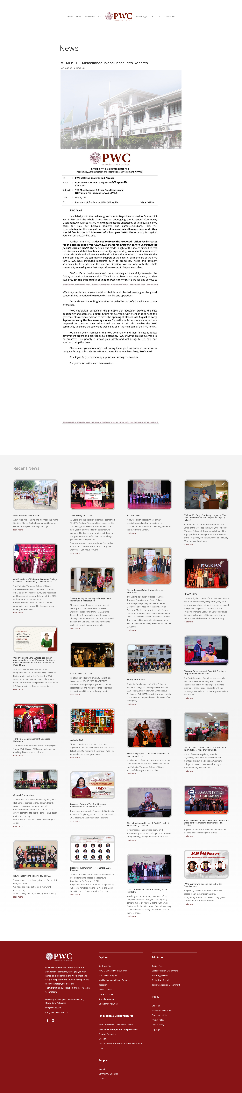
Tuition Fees (157, 966)
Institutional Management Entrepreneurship (118, 1029)
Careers (102, 1078)
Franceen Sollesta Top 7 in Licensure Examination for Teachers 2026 (88, 805)
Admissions (90, 16)
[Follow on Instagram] (53, 1020)
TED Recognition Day (81, 515)
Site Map (156, 1005)
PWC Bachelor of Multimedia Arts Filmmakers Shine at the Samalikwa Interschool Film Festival (206, 823)
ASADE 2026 (76, 740)
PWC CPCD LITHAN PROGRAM (113, 970)
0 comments (79, 68)
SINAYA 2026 (190, 594)
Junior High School (160, 975)
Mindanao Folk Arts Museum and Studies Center (120, 1043)
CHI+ (101, 1048)
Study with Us (105, 966)
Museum (103, 1038)
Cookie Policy (158, 1024)
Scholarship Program (108, 975)
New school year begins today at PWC (32, 876)
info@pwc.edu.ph (53, 1007)
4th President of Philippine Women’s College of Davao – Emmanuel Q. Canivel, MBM (35, 580)
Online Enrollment (107, 994)
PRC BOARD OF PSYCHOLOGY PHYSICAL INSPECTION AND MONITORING (206, 749)
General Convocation (23, 795)
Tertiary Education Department (166, 985)
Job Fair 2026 (133, 515)
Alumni (102, 1069)
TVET (152, 16)
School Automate (106, 999)
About (79, 16)
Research (103, 985)
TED (159, 16)
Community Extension (108, 1073)
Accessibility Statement (162, 1010)
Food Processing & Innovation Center (116, 1024)
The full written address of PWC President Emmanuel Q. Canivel (148, 824)
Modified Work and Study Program (114, 980)
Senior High (141, 16)
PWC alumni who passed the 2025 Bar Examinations (203, 885)
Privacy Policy (158, 1020)
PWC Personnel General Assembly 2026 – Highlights (148, 891)
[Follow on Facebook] (47, 1020)
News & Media (105, 989)
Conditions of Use (160, 1015)
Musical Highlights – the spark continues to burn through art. (148, 755)
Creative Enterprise (107, 1034)
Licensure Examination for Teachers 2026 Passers (90, 869)
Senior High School (160, 980)
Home (70, 16)
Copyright (156, 1029)
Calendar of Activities (108, 1003)
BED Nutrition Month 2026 (26, 515)
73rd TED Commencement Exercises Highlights (31, 740)
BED (100, 16)
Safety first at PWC (136, 679)
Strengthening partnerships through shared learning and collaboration (91, 599)
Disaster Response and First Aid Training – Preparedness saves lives (205, 672)
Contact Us (170, 16)
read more (18, 529)
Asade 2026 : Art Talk (81, 673)
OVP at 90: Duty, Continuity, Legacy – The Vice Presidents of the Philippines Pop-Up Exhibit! (205, 518)
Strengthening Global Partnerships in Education (145, 591)
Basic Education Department (165, 970)
